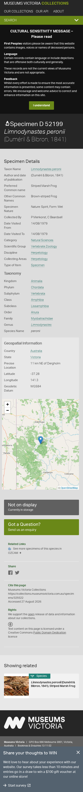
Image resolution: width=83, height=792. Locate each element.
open (31, 614)
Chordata (37, 287)
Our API (42, 11)
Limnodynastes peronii (46, 169)
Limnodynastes (41, 324)
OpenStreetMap (69, 487)
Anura (35, 312)
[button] (41, 20)
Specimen (38, 265)
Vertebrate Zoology (44, 246)
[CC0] (10, 624)
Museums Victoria (36, 3)
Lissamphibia (40, 306)
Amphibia (37, 299)
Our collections (18, 11)
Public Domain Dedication (49, 632)
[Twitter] (17, 573)
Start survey (17, 785)
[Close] (78, 753)
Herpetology (39, 252)
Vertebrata (38, 293)
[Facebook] (10, 573)
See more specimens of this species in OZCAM (35, 550)
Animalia (36, 281)
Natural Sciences (42, 240)
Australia (36, 351)
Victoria (35, 357)
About (58, 11)
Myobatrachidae (42, 318)
